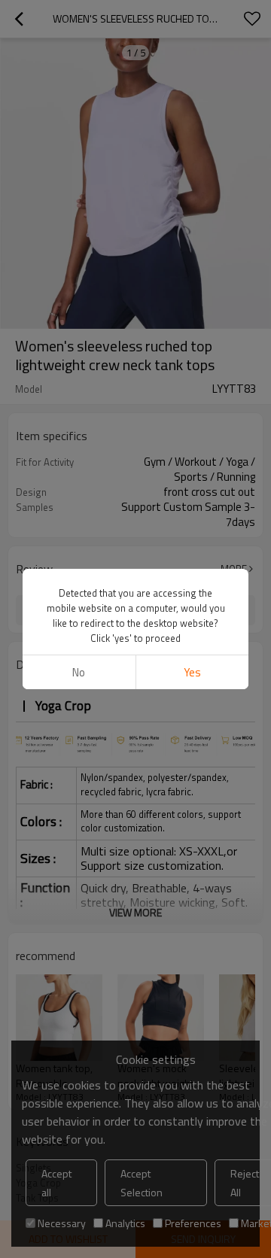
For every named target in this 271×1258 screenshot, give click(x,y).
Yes (192, 672)
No (78, 672)
